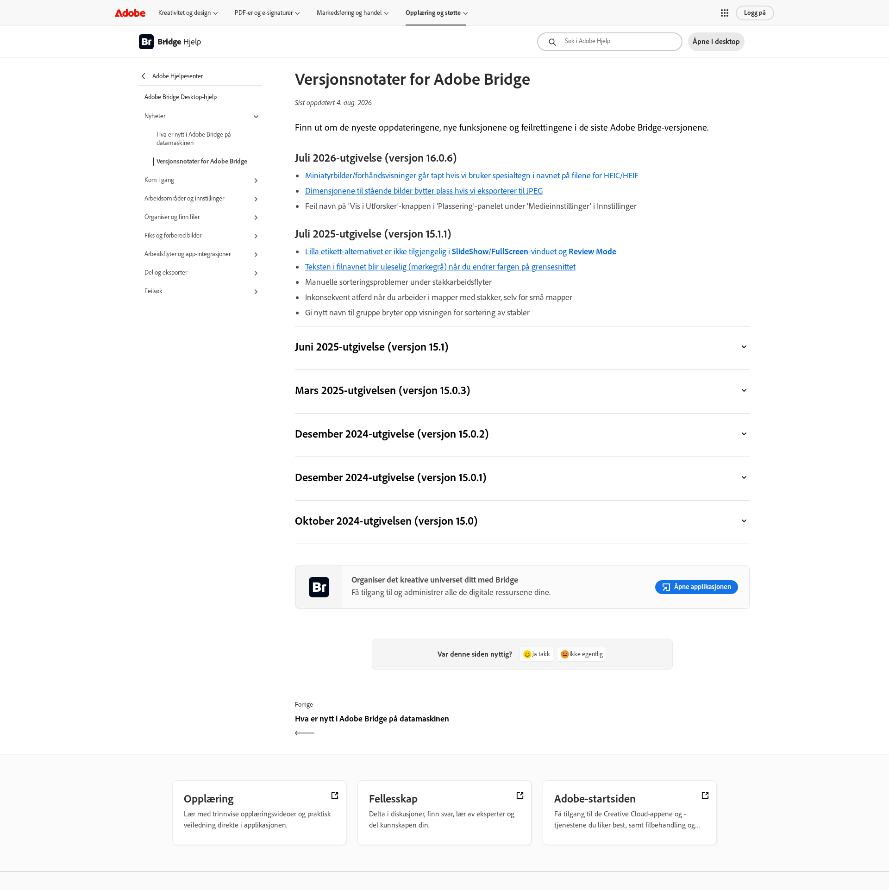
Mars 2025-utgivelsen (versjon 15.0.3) (382, 390)
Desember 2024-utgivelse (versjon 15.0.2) (392, 433)
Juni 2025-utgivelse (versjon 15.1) (372, 346)
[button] (724, 13)
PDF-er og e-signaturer (264, 13)
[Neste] (637, 727)
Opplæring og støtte (433, 13)
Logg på (755, 13)
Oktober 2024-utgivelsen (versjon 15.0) (386, 520)
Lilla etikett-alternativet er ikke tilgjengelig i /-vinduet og (460, 251)
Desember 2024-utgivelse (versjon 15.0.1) (391, 477)
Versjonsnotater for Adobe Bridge (202, 161)
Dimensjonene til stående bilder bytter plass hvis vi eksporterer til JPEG (424, 191)
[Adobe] (130, 12)
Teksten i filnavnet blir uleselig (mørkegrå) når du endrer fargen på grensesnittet (440, 267)
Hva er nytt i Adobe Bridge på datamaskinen (194, 139)
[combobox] (609, 41)
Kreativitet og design (184, 13)
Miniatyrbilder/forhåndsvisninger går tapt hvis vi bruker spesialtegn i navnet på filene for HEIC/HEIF (472, 175)
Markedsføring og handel (349, 13)
